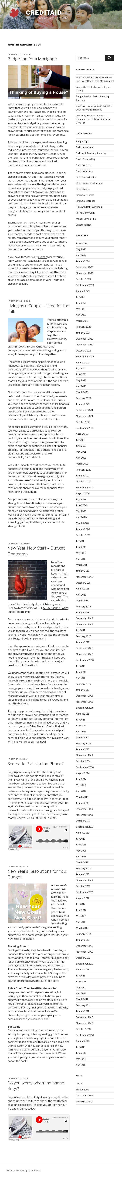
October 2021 (83, 422)
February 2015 (83, 743)
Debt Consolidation (86, 177)
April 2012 (81, 922)
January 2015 (82, 749)
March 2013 (82, 862)
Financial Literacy (85, 195)
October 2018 (83, 582)
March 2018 (82, 600)
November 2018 (84, 576)
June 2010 (81, 1053)
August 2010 (83, 1041)
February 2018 (83, 606)
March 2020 (82, 523)
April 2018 (81, 594)
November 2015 (84, 701)
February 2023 (83, 326)
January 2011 (82, 1011)
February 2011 (83, 1005)
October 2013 (83, 821)
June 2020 (81, 505)
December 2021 (84, 410)
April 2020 (81, 517)
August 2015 (82, 713)
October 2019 (83, 535)
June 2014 (81, 779)
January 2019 (82, 570)
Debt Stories (83, 189)
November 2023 (84, 273)
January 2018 (82, 612)
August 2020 (83, 493)
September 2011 (84, 963)
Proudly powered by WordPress (23, 1170)
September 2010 (85, 1035)
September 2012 (85, 892)
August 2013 (82, 832)
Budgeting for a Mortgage (32, 58)
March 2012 (82, 928)
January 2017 (82, 642)
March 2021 (82, 463)
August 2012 (82, 898)
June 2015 (81, 725)
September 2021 (85, 428)
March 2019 (82, 565)
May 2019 (81, 553)
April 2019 (81, 559)
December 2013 (84, 809)
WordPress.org (84, 1101)
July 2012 (80, 904)
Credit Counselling (85, 159)
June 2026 (81, 243)
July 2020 (81, 499)
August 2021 (82, 434)
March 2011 (82, 999)
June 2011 (81, 981)
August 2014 (82, 773)
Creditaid (44, 12)
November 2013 (84, 814)
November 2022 (84, 344)
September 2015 (85, 707)
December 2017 (84, 618)
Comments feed (84, 1095)
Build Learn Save (85, 147)
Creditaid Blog (83, 165)
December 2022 (84, 338)
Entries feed (82, 1089)
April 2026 (81, 255)
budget (42, 257)
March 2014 (82, 797)
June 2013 (81, 844)
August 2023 (83, 291)
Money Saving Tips (86, 218)
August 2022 (83, 362)
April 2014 (81, 791)
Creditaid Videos (84, 171)
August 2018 (82, 588)
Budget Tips (82, 141)
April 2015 (81, 731)
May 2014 (81, 785)
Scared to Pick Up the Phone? (35, 763)
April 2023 (81, 314)
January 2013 (82, 874)
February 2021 (83, 469)
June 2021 (81, 445)
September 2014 (85, 767)
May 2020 (81, 511)
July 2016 (80, 666)
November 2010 (84, 1023)
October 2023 (83, 279)
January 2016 (82, 689)
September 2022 (85, 356)
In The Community (85, 212)
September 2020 (85, 487)
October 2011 (83, 957)
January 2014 (82, 803)
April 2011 (81, 993)
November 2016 (84, 654)
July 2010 (80, 1047)
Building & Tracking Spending (91, 153)
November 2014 (84, 755)
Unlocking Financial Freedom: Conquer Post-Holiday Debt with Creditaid (93, 119)
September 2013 (85, 826)
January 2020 (83, 529)
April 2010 (81, 1065)
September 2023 (85, 285)
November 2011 (84, 951)
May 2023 (81, 309)
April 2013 (81, 856)
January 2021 (82, 475)
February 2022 (83, 398)
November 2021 (84, 416)
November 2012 (84, 880)
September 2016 (85, 660)
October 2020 (83, 481)
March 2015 (82, 737)
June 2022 (81, 374)
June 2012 (81, 910)
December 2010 (84, 1017)
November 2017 (84, 624)
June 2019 (81, 547)
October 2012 (83, 886)
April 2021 (81, 457)
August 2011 (82, 969)
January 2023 (83, 332)
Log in (79, 1083)
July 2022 (80, 368)
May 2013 (81, 850)
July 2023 (80, 297)
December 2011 (84, 945)
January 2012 (82, 940)
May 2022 (81, 380)
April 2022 (81, 386)
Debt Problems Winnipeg (89, 183)
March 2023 (82, 320)
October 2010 (83, 1029)
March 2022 (82, 392)
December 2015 (84, 695)
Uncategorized (84, 224)
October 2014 (83, 761)
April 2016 (81, 678)
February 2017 (83, 636)
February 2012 (83, 934)
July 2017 (80, 630)
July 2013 (80, 838)
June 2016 (81, 672)
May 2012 (81, 916)
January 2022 (83, 404)
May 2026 (81, 249)
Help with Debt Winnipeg (89, 207)
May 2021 (81, 451)
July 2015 (80, 719)
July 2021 (80, 440)
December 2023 (84, 267)
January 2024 (83, 261)
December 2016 (84, 648)
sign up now (38, 741)
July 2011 (80, 975)
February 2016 (83, 684)
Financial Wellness (85, 200)
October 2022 (83, 350)
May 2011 (81, 987)
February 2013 (83, 868)
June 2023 (81, 303)
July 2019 (80, 541)
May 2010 (81, 1058)
